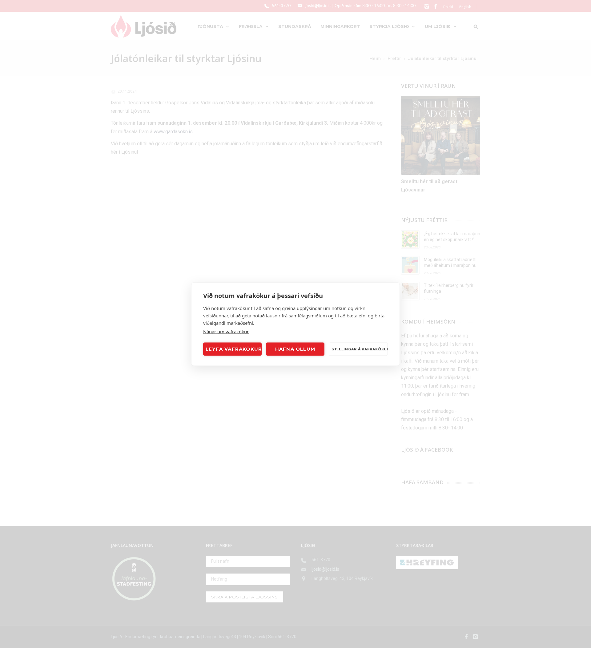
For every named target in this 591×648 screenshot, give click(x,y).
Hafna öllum (295, 349)
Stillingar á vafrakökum (360, 349)
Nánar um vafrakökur (226, 331)
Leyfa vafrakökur (234, 349)
